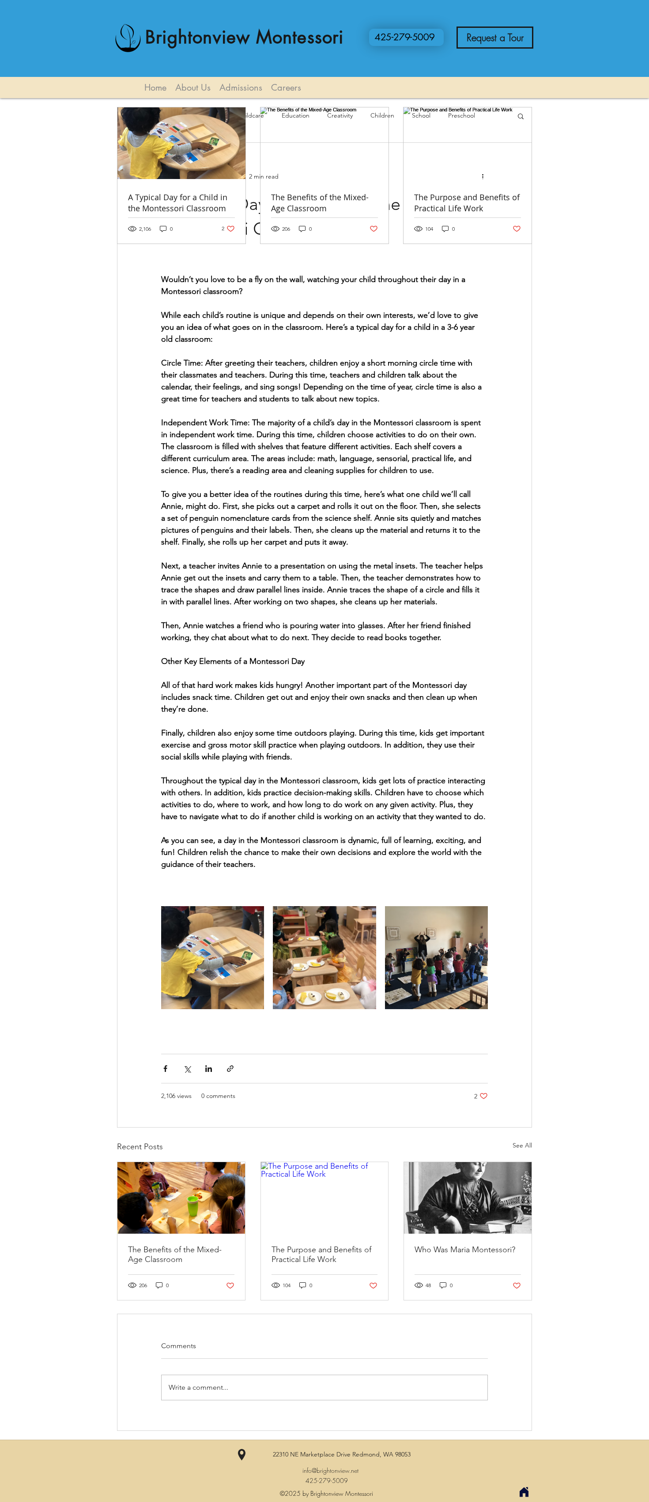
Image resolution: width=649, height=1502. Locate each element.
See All (522, 1145)
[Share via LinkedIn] (208, 1068)
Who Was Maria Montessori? (465, 1249)
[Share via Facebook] (165, 1068)
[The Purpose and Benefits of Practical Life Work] (325, 1198)
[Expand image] (212, 957)
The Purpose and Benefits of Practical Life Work (321, 1254)
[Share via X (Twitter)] (187, 1068)
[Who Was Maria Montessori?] (468, 1198)
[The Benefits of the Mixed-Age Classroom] (181, 1198)
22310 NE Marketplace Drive (312, 1454)
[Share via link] (230, 1068)
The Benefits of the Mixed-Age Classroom (175, 1254)
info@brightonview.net (330, 1470)
